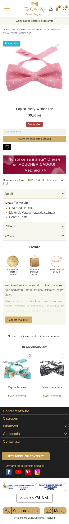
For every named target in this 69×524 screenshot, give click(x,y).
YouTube (18, 472)
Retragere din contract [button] (25, 456)
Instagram (37, 472)
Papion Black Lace (51, 387)
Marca (9, 202)
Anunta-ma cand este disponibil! (34, 139)
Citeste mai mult (18, 319)
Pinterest (28, 472)
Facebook (9, 472)
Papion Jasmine (17, 387)
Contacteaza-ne (16, 411)
